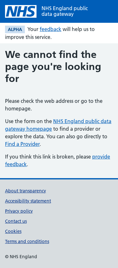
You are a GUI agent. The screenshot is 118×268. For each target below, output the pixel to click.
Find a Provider (22, 144)
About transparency (25, 191)
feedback (50, 29)
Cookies (13, 231)
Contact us (16, 221)
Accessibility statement (28, 201)
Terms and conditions (27, 241)
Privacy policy (19, 211)
